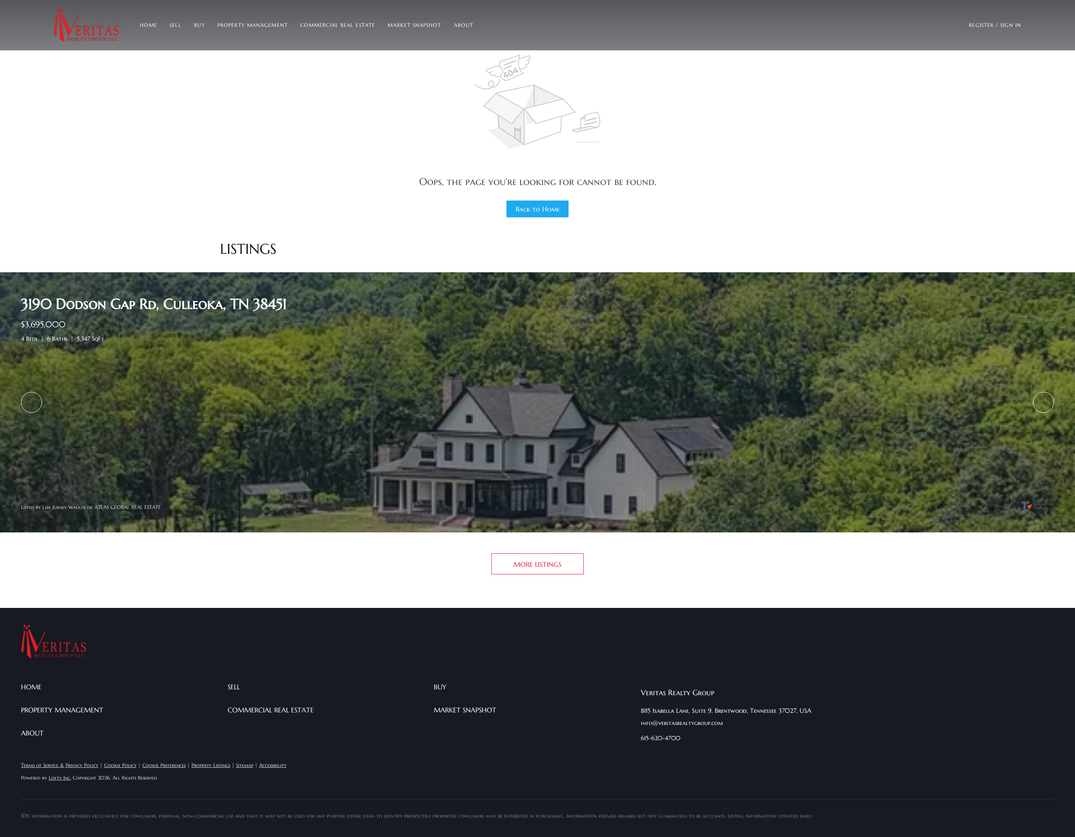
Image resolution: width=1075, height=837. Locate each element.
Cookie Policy (120, 765)
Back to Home (538, 209)
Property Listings (210, 765)
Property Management (253, 25)
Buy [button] (199, 25)
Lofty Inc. (60, 777)
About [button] (464, 25)
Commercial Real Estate (337, 25)
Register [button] (981, 25)
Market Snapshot (414, 25)
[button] (86, 25)
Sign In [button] (1010, 25)
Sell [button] (175, 25)
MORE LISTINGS (537, 564)
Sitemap (244, 765)
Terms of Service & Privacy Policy (59, 765)
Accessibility (272, 765)
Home (148, 25)
